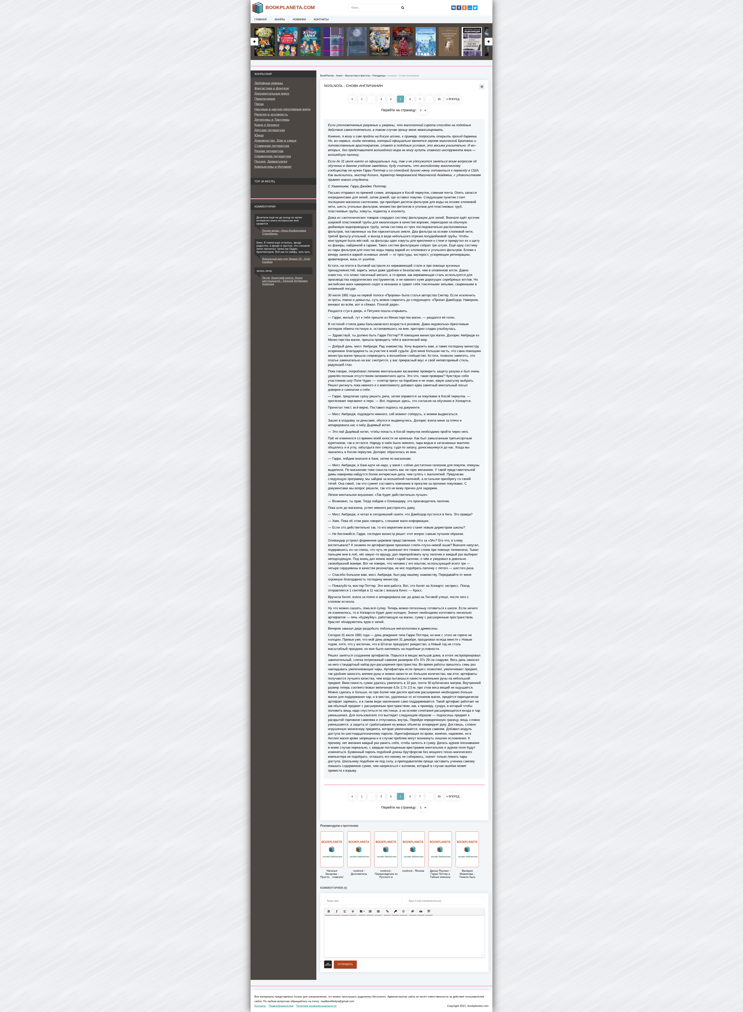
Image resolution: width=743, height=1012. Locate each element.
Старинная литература (271, 146)
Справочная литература (272, 156)
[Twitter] (475, 7)
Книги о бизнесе (266, 125)
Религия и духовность (271, 114)
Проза (259, 104)
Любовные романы (268, 83)
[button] (328, 911)
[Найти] (403, 8)
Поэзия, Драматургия (270, 161)
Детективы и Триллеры (271, 120)
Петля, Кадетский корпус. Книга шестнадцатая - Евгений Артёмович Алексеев (285, 280)
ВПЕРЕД (453, 99)
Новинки (299, 19)
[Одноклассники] (464, 7)
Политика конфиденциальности (316, 1005)
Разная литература (268, 151)
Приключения (264, 99)
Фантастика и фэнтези (271, 88)
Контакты (321, 19)
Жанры (280, 19)
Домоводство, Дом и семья (275, 140)
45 (439, 99)
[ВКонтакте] (453, 7)
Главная (260, 19)
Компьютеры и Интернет (273, 167)
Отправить (345, 964)
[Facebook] (459, 7)
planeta (290, 7)
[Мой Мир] (469, 7)
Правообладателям (281, 1005)
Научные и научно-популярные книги (282, 109)
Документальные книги (271, 93)
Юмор (259, 135)
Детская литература (269, 130)
